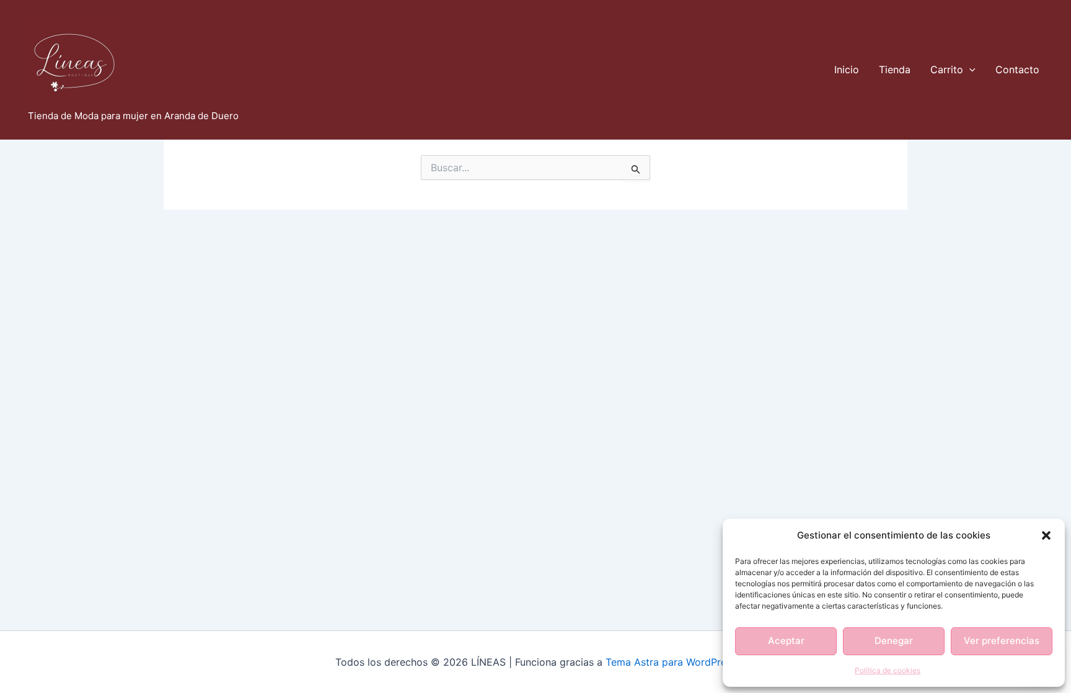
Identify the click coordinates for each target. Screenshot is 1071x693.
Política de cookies (887, 670)
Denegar (894, 640)
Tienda (894, 69)
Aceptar (786, 640)
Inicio (846, 69)
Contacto (1017, 69)
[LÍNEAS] (74, 61)
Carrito (946, 69)
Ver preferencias (1001, 640)
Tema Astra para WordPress (671, 662)
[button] (1046, 535)
